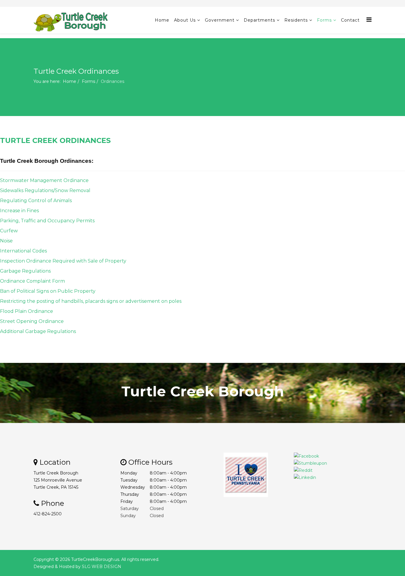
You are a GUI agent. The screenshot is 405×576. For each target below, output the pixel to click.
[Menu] (368, 20)
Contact (350, 20)
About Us (185, 20)
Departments (259, 20)
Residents (296, 20)
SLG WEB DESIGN (101, 566)
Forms (324, 20)
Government (220, 20)
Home (162, 20)
